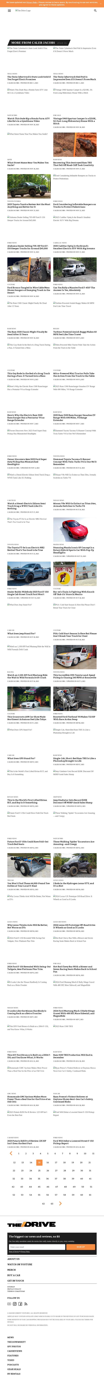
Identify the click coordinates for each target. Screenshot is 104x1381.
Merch (11, 1270)
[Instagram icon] (14, 1304)
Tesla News (12, 74)
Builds (56, 329)
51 (91, 1187)
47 (56, 1187)
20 (81, 1162)
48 (65, 1187)
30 (82, 1170)
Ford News (58, 201)
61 (90, 1195)
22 (14, 1170)
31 (90, 1170)
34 (30, 1179)
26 (48, 1170)
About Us (13, 1259)
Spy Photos (14, 1346)
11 (93, 1153)
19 (73, 1162)
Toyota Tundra (14, 201)
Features (13, 1355)
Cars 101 (10, 630)
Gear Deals (14, 1369)
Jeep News (57, 797)
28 (65, 1170)
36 (47, 1179)
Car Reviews (13, 1138)
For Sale (57, 115)
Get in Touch (15, 1280)
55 (39, 1195)
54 (30, 1195)
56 (47, 1195)
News (10, 1337)
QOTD (9, 159)
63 (52, 1204)
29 (73, 1170)
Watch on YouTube (19, 1264)
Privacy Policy (32, 2)
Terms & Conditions (16, 1291)
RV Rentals (13, 1374)
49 (74, 1187)
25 (39, 1170)
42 (13, 1187)
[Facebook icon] (20, 1304)
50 (83, 1187)
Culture (11, 284)
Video (10, 1360)
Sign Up (81, 1247)
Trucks (10, 880)
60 (81, 1195)
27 (56, 1170)
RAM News (57, 159)
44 (30, 1187)
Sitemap (11, 1287)
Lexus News (58, 880)
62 (43, 1204)
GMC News (11, 1094)
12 (14, 1162)
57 (56, 1195)
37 (56, 1179)
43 (21, 1187)
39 (73, 1179)
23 (22, 1170)
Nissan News (58, 500)
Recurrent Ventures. (21, 1313)
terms (86, 1320)
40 (81, 1179)
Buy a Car (13, 1275)
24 (31, 1170)
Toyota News (59, 456)
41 (90, 1179)
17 (56, 1162)
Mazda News (58, 544)
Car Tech (11, 500)
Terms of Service (14, 1251)
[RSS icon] (26, 1304)
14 (31, 1162)
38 (64, 1179)
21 (90, 1162)
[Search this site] (95, 10)
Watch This (12, 115)
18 (64, 1162)
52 (14, 1195)
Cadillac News (60, 243)
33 (22, 1179)
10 (85, 1153)
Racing (10, 672)
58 (64, 1195)
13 (23, 1162)
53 (22, 1195)
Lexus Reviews (59, 922)
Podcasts (13, 1365)
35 (39, 1179)
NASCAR (56, 1094)
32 (14, 1179)
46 (48, 1187)
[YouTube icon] (9, 1304)
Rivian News (12, 797)
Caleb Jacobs (13, 83)
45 (39, 1187)
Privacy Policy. (25, 1251)
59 (73, 1195)
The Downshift (16, 1342)
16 (48, 1162)
